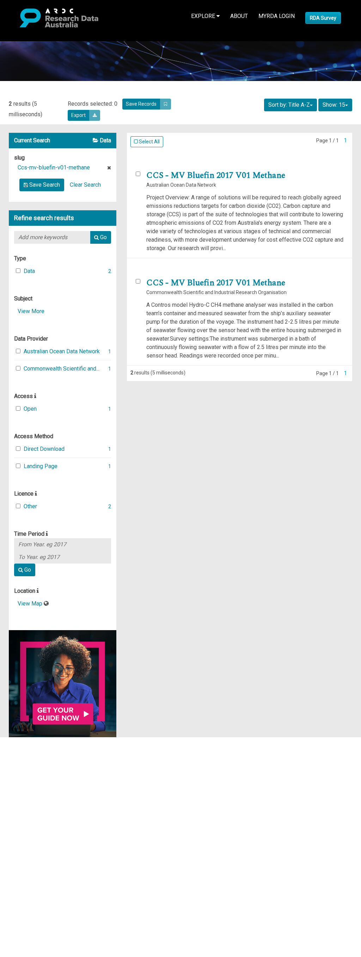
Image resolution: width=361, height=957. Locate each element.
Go (103, 237)
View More (31, 311)
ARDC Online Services (49, 783)
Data (29, 271)
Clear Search (85, 184)
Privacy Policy (39, 804)
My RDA (32, 749)
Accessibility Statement (51, 813)
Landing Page (40, 466)
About (239, 16)
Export (78, 115)
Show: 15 (334, 104)
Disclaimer (35, 766)
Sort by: (289, 104)
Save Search (44, 184)
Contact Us (35, 758)
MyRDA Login (276, 16)
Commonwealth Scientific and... (61, 368)
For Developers (41, 775)
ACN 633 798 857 (22, 825)
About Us (33, 741)
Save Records (141, 104)
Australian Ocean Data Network (62, 351)
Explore (203, 16)
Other (30, 506)
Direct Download (44, 449)
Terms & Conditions (46, 796)
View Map (31, 603)
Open (30, 408)
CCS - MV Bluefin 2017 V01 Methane (215, 175)
